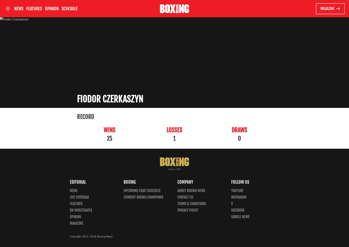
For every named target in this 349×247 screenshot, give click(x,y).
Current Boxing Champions (143, 197)
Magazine (327, 8)
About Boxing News (191, 190)
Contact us (185, 197)
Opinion (52, 8)
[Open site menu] (7, 8)
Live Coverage (79, 197)
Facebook (237, 210)
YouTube (237, 190)
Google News (240, 217)
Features (34, 8)
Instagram (238, 197)
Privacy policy (187, 210)
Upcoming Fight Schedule (142, 190)
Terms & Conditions (191, 203)
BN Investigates (81, 210)
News (18, 8)
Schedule (70, 8)
